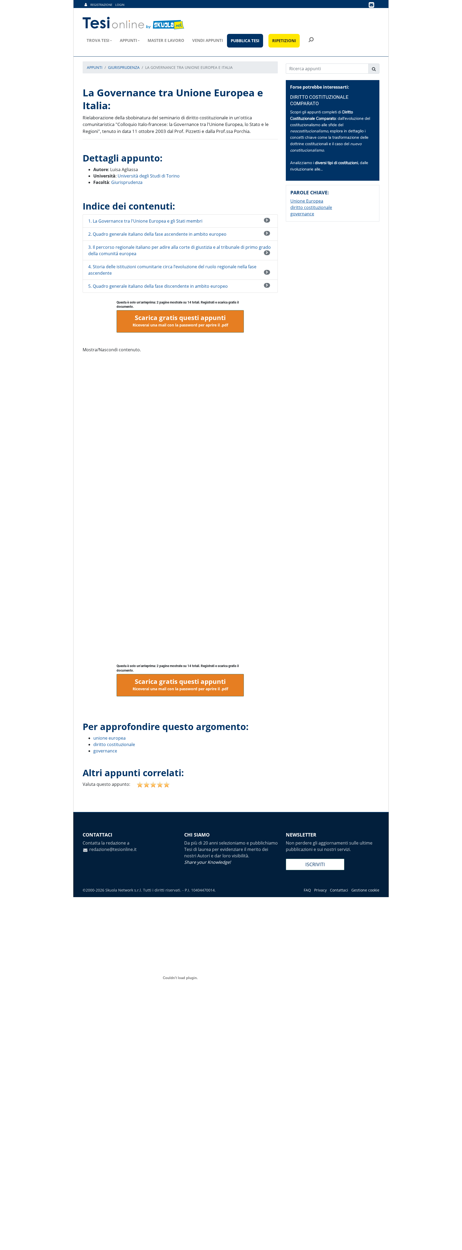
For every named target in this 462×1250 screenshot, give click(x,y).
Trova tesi (98, 40)
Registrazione (101, 5)
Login (119, 5)
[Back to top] (453, 1241)
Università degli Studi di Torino (149, 176)
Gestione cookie (365, 890)
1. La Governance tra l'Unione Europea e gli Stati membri (145, 221)
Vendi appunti (207, 40)
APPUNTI (94, 67)
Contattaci (339, 890)
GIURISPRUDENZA (124, 67)
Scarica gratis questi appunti (180, 320)
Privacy (320, 890)
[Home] (134, 23)
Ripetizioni (284, 40)
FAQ (307, 890)
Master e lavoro (166, 40)
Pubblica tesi (245, 40)
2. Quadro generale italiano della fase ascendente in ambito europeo (157, 234)
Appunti (128, 40)
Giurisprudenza (127, 182)
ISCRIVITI (315, 864)
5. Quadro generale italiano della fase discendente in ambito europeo (158, 286)
